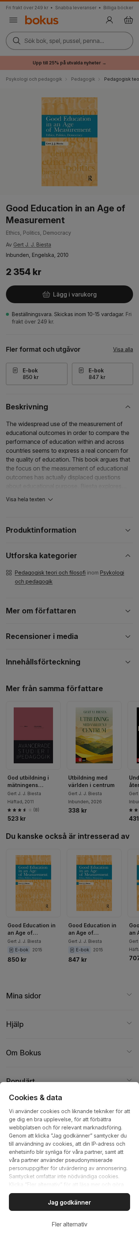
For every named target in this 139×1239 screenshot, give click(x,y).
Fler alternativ (69, 1224)
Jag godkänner (69, 1202)
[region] (69, 1160)
